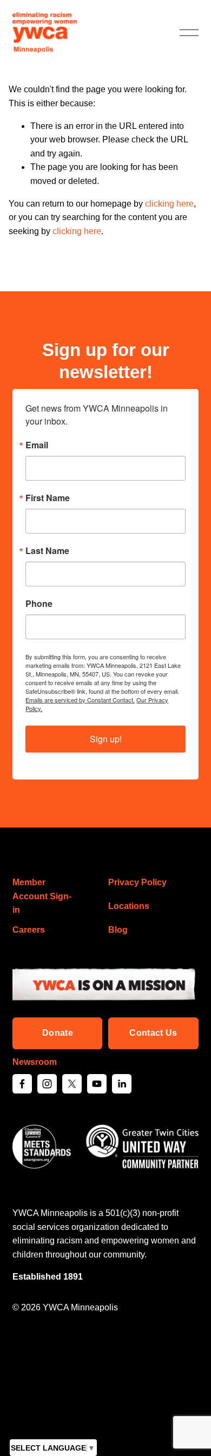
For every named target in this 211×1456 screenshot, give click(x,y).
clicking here (169, 203)
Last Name (47, 550)
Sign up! (106, 739)
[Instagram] (47, 1083)
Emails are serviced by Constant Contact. (80, 699)
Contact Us (153, 1032)
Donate (57, 1032)
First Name (47, 498)
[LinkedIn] (121, 1083)
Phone (38, 603)
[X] (72, 1083)
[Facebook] (22, 1083)
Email (36, 445)
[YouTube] (97, 1083)
